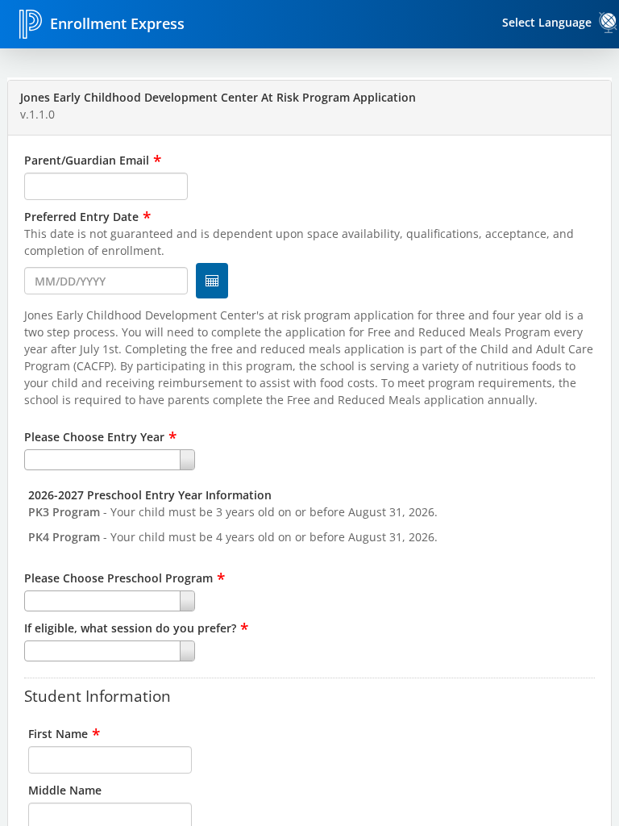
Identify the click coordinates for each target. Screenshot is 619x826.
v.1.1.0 (37, 114)
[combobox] (309, 459)
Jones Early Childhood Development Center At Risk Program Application (218, 97)
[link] (608, 22)
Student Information (97, 695)
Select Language (547, 22)
